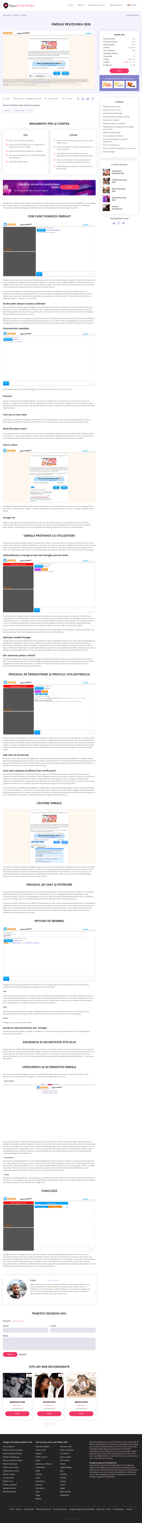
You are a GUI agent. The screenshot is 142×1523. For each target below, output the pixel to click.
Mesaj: (6, 1336)
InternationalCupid (42, 1446)
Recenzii (81, 5)
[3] (18, 1321)
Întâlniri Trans (8, 1481)
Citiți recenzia (17, 1409)
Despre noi (101, 1509)
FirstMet (63, 1478)
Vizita (119, 71)
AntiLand (39, 1485)
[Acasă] (19, 6)
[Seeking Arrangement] (106, 207)
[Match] (106, 190)
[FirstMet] (106, 181)
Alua (61, 1471)
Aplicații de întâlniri (10, 1488)
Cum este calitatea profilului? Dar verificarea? (119, 148)
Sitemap (129, 1509)
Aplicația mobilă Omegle (111, 132)
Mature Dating (65, 1492)
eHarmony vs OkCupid (44, 1464)
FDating (63, 1481)
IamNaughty (64, 1495)
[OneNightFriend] (119, 84)
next (53, 1424)
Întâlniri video (20, 111)
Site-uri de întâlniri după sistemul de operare (21, 105)
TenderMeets (40, 1467)
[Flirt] (107, 84)
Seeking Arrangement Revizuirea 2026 (118, 208)
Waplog (38, 1499)
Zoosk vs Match (65, 1457)
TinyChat (39, 1474)
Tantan (62, 1485)
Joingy (38, 1495)
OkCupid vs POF (65, 1446)
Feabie (38, 1460)
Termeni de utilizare (60, 1509)
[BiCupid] (106, 198)
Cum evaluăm (29, 1509)
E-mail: (53, 1326)
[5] (23, 1321)
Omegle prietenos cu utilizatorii (114, 123)
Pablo (33, 1280)
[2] (16, 1321)
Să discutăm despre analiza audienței (116, 117)
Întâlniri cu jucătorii (10, 1485)
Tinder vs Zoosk (41, 1457)
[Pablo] (17, 1289)
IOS (30, 111)
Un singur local (8, 1478)
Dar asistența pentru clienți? (113, 136)
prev (45, 1424)
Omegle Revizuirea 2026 (111, 107)
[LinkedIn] (83, 99)
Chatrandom (40, 1481)
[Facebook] (78, 99)
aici (30, 1153)
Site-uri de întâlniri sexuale (12, 1460)
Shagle (62, 1488)
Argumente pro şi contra (112, 110)
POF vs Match (65, 1460)
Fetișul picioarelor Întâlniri (12, 1453)
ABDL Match (40, 1488)
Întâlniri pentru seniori (11, 1471)
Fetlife (38, 1471)
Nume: (6, 1326)
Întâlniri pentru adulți (10, 1467)
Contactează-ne (118, 1509)
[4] (20, 1321)
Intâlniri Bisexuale (9, 1492)
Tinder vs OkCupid (66, 1450)
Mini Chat (63, 1474)
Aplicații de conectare (96, 5)
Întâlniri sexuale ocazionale (13, 1450)
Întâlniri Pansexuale (10, 1464)
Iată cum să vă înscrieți (111, 145)
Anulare (22, 1354)
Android (8, 111)
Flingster (39, 1453)
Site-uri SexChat (8, 1446)
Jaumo (38, 1478)
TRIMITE (10, 1354)
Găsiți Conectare (116, 5)
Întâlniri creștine (9, 1474)
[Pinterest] (92, 99)
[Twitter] (88, 99)
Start (69, 187)
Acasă (71, 5)
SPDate (62, 1464)
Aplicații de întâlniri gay (11, 1457)
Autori (109, 1509)
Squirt (38, 1492)
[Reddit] (114, 223)
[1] (13, 1321)
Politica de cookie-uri (43, 1509)
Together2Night (66, 1467)
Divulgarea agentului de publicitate (82, 1509)
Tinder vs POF (40, 1450)
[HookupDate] (106, 172)
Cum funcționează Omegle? (112, 113)
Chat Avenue (64, 1453)
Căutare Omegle (109, 152)
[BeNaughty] (131, 84)
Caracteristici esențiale (111, 120)
